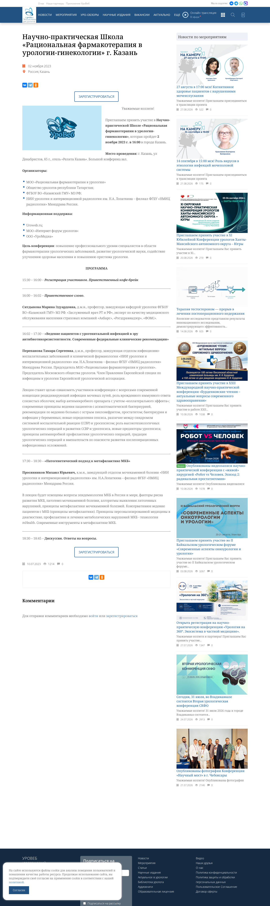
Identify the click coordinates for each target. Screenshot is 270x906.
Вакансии (142, 15)
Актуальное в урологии (153, 877)
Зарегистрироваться (96, 96)
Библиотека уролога (151, 882)
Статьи (142, 868)
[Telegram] (30, 85)
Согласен (19, 890)
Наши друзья (204, 863)
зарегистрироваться (122, 616)
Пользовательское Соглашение (216, 887)
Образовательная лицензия (156, 891)
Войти (243, 15)
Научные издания (116, 15)
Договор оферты (206, 891)
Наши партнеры (55, 3)
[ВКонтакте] (24, 85)
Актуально (162, 15)
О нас (41, 3)
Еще (177, 15)
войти (93, 616)
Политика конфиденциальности (216, 872)
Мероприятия (66, 15)
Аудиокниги (145, 887)
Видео (200, 858)
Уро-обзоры (90, 15)
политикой (16, 882)
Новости (45, 15)
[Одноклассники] (35, 85)
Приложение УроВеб (78, 3)
